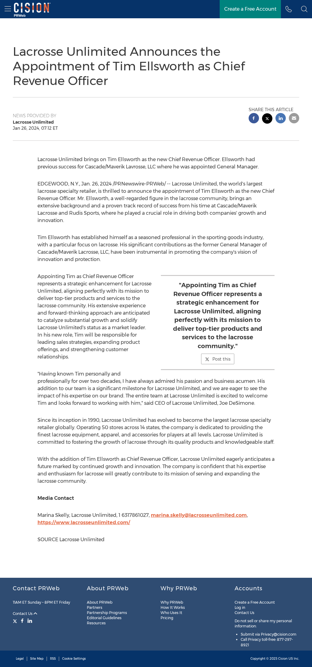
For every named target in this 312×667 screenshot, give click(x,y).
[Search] (304, 9)
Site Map (37, 659)
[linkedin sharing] (280, 119)
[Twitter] (16, 621)
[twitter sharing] (267, 119)
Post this (221, 359)
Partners (94, 607)
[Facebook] (22, 621)
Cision (283, 659)
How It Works (173, 607)
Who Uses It (171, 612)
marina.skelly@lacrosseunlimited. (193, 515)
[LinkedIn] (30, 621)
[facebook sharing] (254, 119)
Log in (240, 607)
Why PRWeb (172, 602)
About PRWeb (99, 602)
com (241, 515)
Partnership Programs (107, 612)
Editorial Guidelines (104, 618)
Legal (20, 659)
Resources (96, 623)
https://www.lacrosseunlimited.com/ (83, 522)
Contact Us (23, 613)
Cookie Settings (74, 659)
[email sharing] (294, 119)
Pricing (167, 618)
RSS (53, 659)
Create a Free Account (250, 9)
